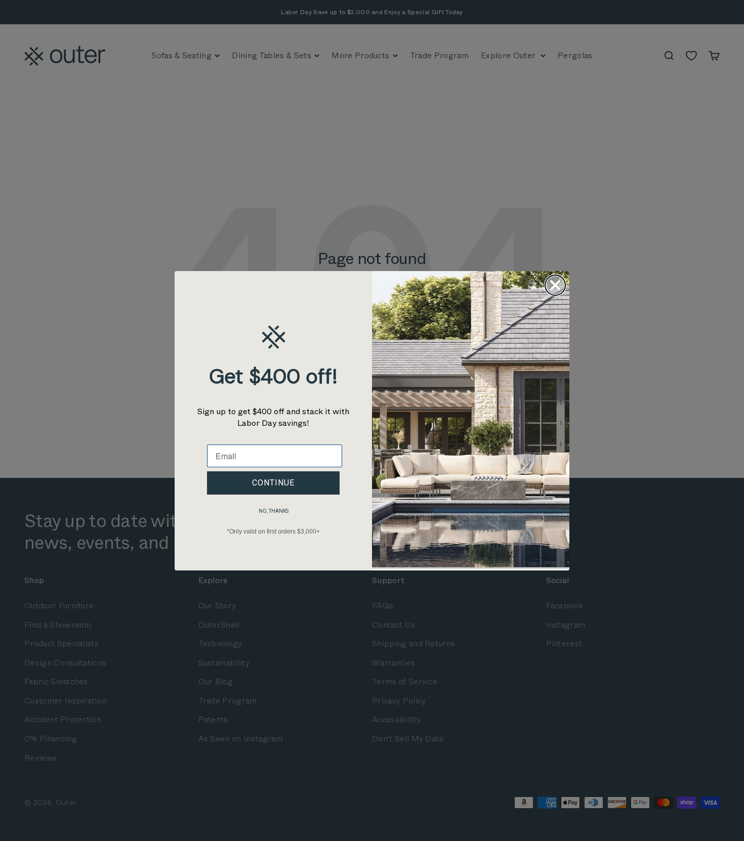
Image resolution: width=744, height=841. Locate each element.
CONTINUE (273, 483)
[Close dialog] (555, 285)
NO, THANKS (273, 511)
